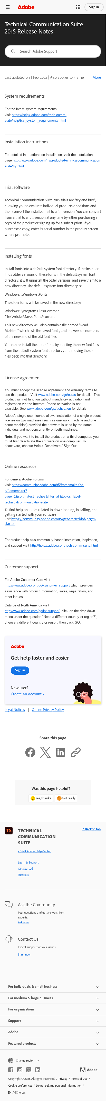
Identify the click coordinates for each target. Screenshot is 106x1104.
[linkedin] (37, 1069)
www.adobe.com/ (49, 408)
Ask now (23, 922)
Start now (24, 954)
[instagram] (19, 1069)
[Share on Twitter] (45, 756)
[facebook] (10, 1069)
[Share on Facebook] (30, 756)
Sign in (94, 7)
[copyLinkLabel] (75, 756)
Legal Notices (15, 709)
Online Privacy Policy (48, 709)
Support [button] (14, 1021)
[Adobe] (25, 7)
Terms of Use (79, 1078)
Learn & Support (28, 862)
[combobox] (53, 51)
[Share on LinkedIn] (60, 756)
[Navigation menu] (7, 7)
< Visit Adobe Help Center (34, 851)
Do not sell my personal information (58, 1085)
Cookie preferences (20, 1085)
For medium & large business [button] (30, 998)
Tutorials (23, 875)
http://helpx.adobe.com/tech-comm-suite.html (64, 545)
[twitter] (28, 1069)
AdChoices (19, 1092)
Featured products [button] (22, 1043)
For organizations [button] (21, 1009)
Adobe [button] (13, 1032)
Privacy (63, 1078)
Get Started (25, 868)
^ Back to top (91, 829)
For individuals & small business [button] (32, 986)
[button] (78, 7)
